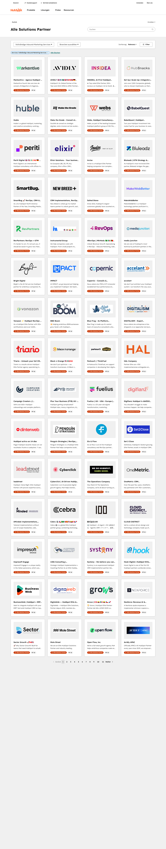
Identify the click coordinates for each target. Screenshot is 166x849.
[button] (151, 22)
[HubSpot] (16, 10)
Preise (58, 10)
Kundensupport (32, 3)
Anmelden (139, 3)
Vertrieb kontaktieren (50, 3)
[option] (32, 44)
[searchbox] (121, 29)
